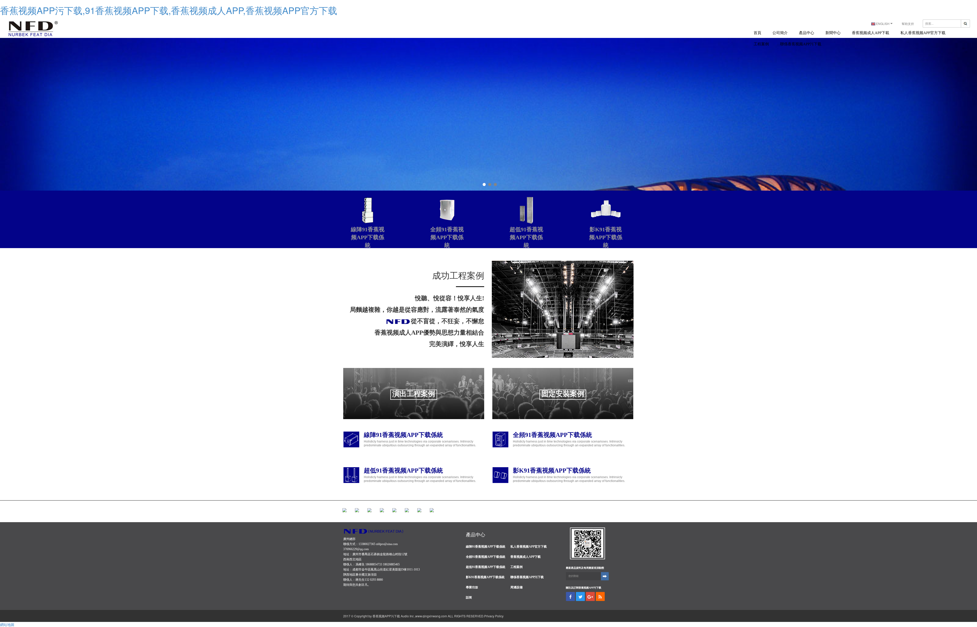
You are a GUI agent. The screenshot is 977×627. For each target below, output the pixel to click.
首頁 (757, 33)
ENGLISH (882, 23)
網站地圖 (7, 624)
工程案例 (761, 44)
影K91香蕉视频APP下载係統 (552, 470)
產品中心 (806, 33)
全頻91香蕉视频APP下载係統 (552, 435)
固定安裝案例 (562, 394)
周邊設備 (516, 587)
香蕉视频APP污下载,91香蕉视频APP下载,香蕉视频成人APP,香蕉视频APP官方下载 (168, 10)
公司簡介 (780, 33)
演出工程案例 (413, 394)
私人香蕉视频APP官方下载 (922, 33)
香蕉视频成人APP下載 (870, 33)
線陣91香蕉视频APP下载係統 (403, 435)
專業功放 (472, 587)
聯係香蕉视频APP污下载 (800, 44)
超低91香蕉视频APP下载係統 (403, 470)
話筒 (469, 597)
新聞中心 (833, 33)
